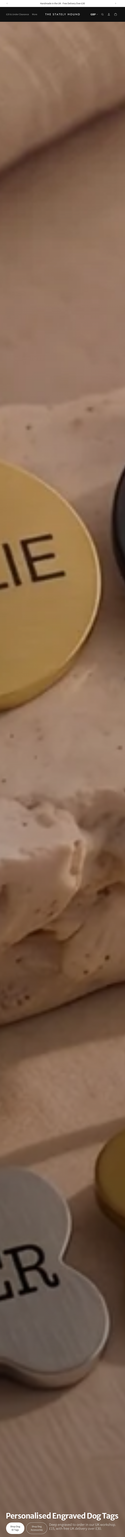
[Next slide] (115, 3)
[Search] (102, 14)
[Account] (108, 14)
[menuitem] (34, 14)
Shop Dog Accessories (37, 1528)
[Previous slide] (7, 3)
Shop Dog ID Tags (15, 1528)
